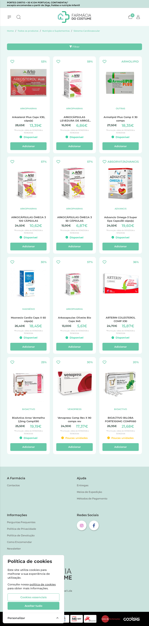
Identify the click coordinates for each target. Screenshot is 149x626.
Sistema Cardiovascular (87, 31)
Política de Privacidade (21, 528)
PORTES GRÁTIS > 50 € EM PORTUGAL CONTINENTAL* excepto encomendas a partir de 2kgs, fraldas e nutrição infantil (43, 4)
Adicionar (28, 146)
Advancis (120, 208)
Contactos (13, 485)
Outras (120, 108)
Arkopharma (28, 108)
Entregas (82, 485)
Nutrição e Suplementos (56, 31)
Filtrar (76, 46)
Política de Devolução (21, 535)
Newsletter (14, 548)
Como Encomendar (19, 542)
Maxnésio (28, 309)
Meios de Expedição (89, 492)
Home (10, 31)
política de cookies (42, 584)
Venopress (74, 409)
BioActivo (28, 409)
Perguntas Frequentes (21, 522)
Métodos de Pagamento (92, 498)
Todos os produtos (28, 31)
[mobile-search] (18, 17)
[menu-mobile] (9, 17)
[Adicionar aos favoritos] (12, 62)
